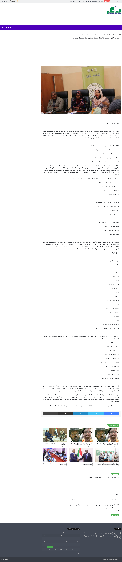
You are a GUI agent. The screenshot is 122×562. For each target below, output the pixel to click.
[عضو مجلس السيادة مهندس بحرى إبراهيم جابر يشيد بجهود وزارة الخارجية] (55, 435)
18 (72, 547)
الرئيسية (118, 34)
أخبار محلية (112, 34)
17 (77, 547)
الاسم (117, 494)
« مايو (79, 553)
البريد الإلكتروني (115, 499)
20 (61, 547)
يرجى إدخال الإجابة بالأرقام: (112, 507)
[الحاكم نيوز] (114, 10)
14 (55, 544)
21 (55, 547)
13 (61, 544)
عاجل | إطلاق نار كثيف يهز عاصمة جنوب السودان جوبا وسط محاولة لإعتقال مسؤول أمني (84, 1)
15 (50, 544)
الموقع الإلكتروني (75, 499)
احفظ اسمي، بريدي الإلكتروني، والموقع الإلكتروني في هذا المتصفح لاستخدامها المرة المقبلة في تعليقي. (94, 505)
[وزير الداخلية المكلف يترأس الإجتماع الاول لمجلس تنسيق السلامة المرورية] (55, 455)
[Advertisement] (40, 14)
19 (66, 547)
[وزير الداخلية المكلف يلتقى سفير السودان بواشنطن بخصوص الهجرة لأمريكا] (81, 455)
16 (44, 544)
